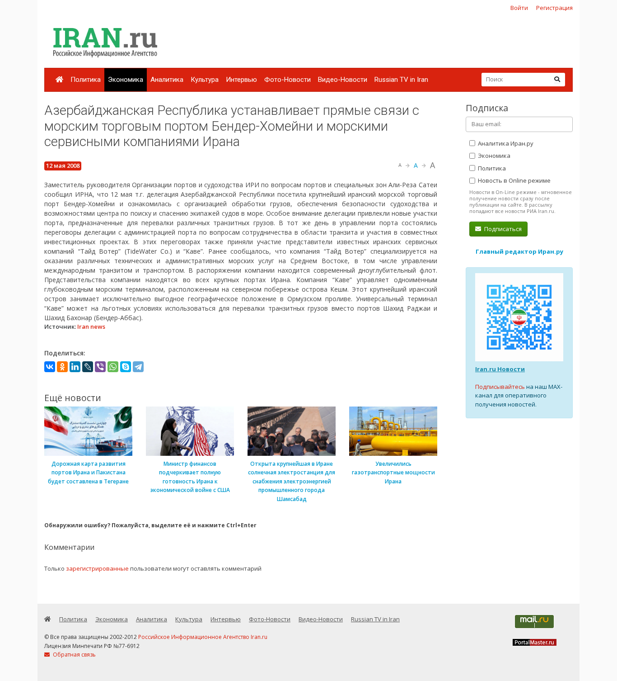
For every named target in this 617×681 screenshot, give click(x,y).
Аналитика (166, 80)
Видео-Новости (342, 80)
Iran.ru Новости (500, 369)
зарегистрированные (97, 568)
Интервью (241, 80)
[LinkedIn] (75, 366)
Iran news (91, 326)
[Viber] (100, 366)
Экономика (125, 80)
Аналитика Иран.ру (505, 143)
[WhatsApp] (113, 366)
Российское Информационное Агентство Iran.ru (202, 637)
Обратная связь (73, 654)
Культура (205, 80)
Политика (85, 80)
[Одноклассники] (62, 366)
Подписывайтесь (500, 387)
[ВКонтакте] (49, 366)
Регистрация (554, 8)
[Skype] (125, 366)
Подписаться (502, 229)
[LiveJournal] (87, 366)
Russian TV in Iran (401, 80)
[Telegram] (138, 366)
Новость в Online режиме (514, 180)
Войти (519, 8)
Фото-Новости (287, 80)
